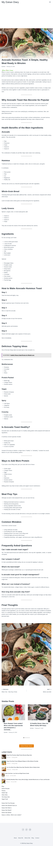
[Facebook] (23, 829)
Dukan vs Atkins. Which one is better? (11, 815)
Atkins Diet (27, 838)
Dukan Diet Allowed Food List (9, 805)
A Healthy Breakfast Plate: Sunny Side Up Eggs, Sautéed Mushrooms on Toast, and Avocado (28, 779)
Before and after (47, 691)
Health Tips (4, 57)
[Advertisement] (26, 14)
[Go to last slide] (4, 720)
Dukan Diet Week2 (6, 812)
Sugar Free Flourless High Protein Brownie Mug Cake (19, 755)
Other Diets (5, 795)
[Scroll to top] (49, 843)
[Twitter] (26, 829)
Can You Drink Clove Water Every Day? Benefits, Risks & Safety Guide (23, 767)
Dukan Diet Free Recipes (8, 803)
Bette (4, 66)
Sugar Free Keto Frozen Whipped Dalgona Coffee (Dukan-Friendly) (22, 761)
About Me (20, 838)
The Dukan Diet (6, 797)
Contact (37, 838)
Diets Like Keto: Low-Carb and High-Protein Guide (17, 773)
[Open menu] (50, 2)
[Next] (49, 720)
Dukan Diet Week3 (6, 810)
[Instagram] (30, 829)
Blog (3, 786)
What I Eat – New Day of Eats (9, 691)
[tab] (23, 737)
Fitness (3, 790)
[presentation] (13, 712)
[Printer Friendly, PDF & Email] (7, 70)
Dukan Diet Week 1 (7, 808)
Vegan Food (5, 799)
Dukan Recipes (6, 788)
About (15, 838)
